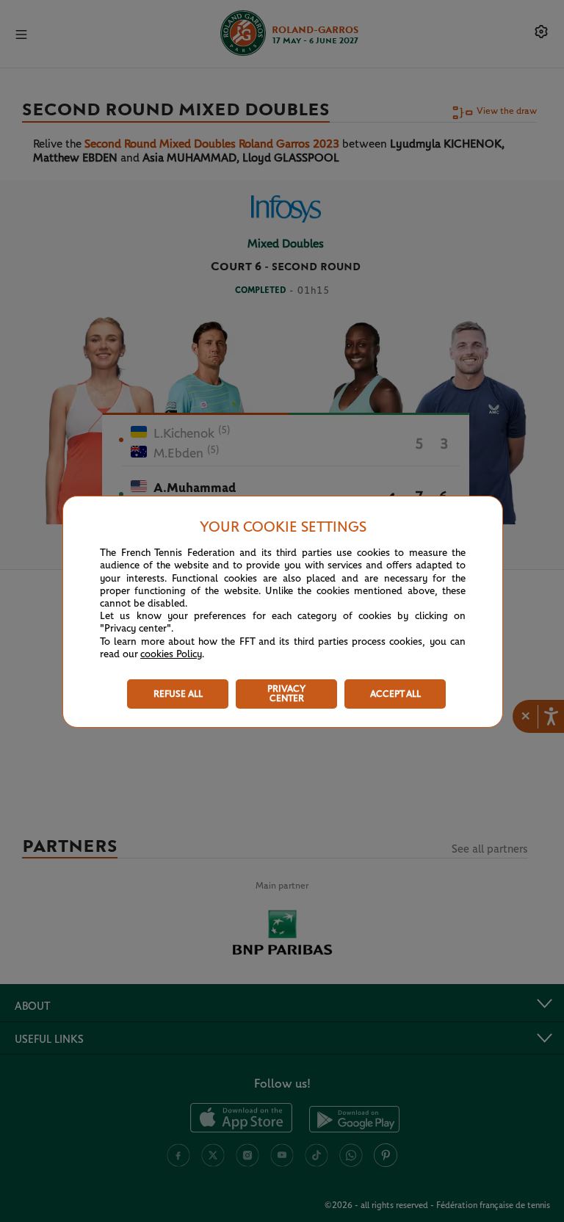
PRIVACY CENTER (286, 694)
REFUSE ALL (178, 694)
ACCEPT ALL (395, 694)
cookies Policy (171, 654)
